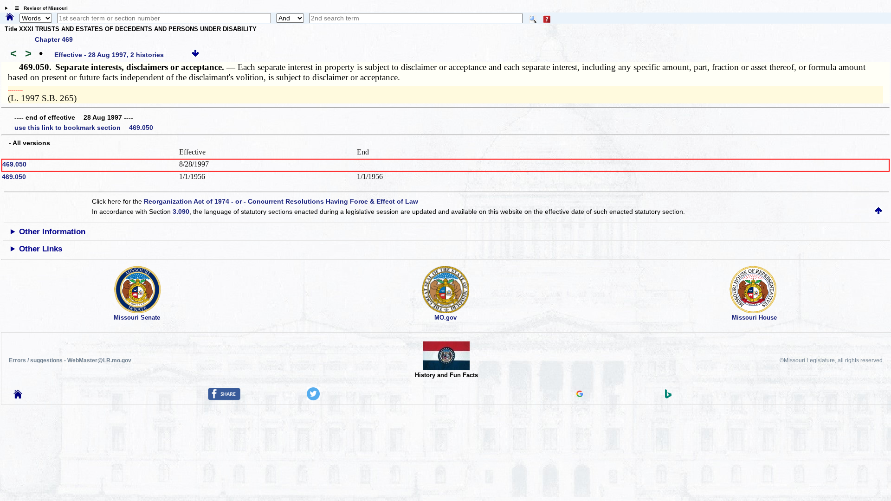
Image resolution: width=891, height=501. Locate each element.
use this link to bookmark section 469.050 (83, 127)
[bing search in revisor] (668, 396)
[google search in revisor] (579, 394)
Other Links (40, 248)
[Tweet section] (313, 398)
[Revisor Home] (18, 396)
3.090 (181, 211)
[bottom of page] (195, 54)
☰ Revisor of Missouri (39, 8)
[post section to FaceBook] (224, 398)
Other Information (52, 231)
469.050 (14, 164)
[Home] (10, 17)
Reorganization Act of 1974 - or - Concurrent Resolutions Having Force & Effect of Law (281, 201)
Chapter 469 (54, 39)
